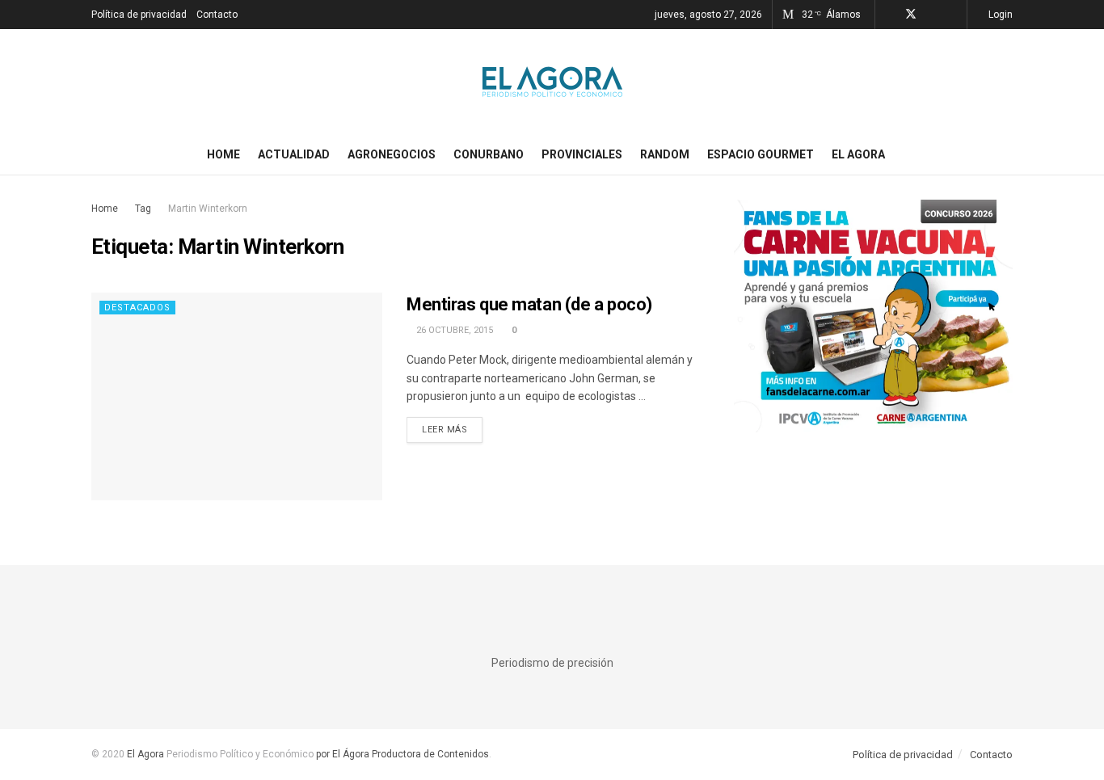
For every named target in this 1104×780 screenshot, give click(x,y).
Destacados (137, 307)
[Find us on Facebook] (889, 14)
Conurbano (488, 154)
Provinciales (581, 154)
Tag (143, 208)
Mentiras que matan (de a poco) (529, 304)
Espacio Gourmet (760, 154)
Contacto (217, 14)
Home (223, 154)
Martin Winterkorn (207, 208)
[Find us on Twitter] (910, 14)
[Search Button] (1007, 154)
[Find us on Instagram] (932, 14)
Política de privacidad (139, 14)
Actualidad (294, 154)
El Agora (858, 154)
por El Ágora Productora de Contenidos (401, 754)
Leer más (452, 429)
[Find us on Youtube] (952, 14)
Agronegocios (392, 154)
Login (999, 14)
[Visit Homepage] (552, 81)
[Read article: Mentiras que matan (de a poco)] (236, 396)
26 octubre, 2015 (453, 330)
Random (664, 154)
